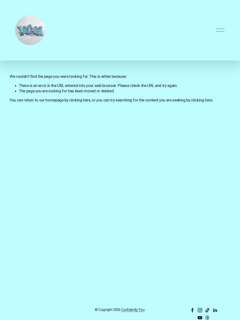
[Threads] (207, 317)
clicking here (79, 100)
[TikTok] (207, 310)
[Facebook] (192, 310)
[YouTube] (200, 317)
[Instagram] (200, 310)
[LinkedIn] (215, 310)
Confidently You (132, 310)
